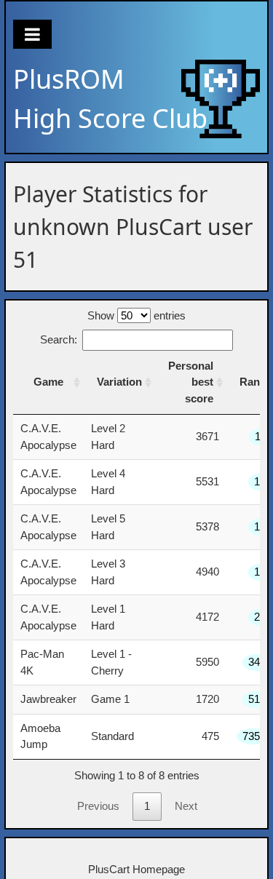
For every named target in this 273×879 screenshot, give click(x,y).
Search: (58, 339)
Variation (119, 381)
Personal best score (190, 382)
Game (48, 381)
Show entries (136, 315)
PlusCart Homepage (136, 869)
